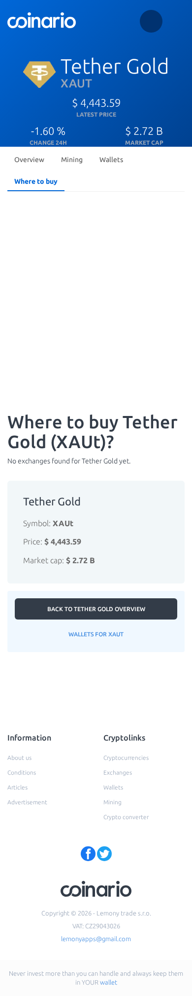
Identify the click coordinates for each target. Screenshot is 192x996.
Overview (29, 160)
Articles (17, 787)
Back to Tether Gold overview (96, 609)
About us (19, 757)
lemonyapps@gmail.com (96, 938)
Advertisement (27, 802)
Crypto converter (126, 817)
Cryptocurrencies (126, 757)
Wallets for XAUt (96, 634)
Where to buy (36, 181)
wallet (108, 982)
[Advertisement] (96, 297)
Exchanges (117, 772)
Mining (72, 160)
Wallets (111, 160)
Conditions (21, 772)
